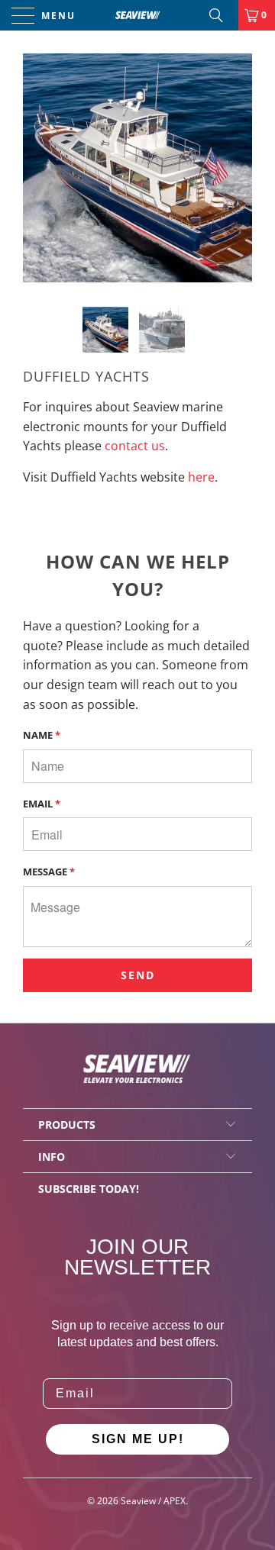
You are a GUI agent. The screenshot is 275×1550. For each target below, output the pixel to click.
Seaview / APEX (153, 1500)
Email (41, 803)
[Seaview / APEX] (137, 15)
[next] (237, 167)
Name (41, 735)
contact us (135, 445)
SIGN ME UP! (138, 1438)
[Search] (221, 15)
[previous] (37, 167)
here (201, 477)
